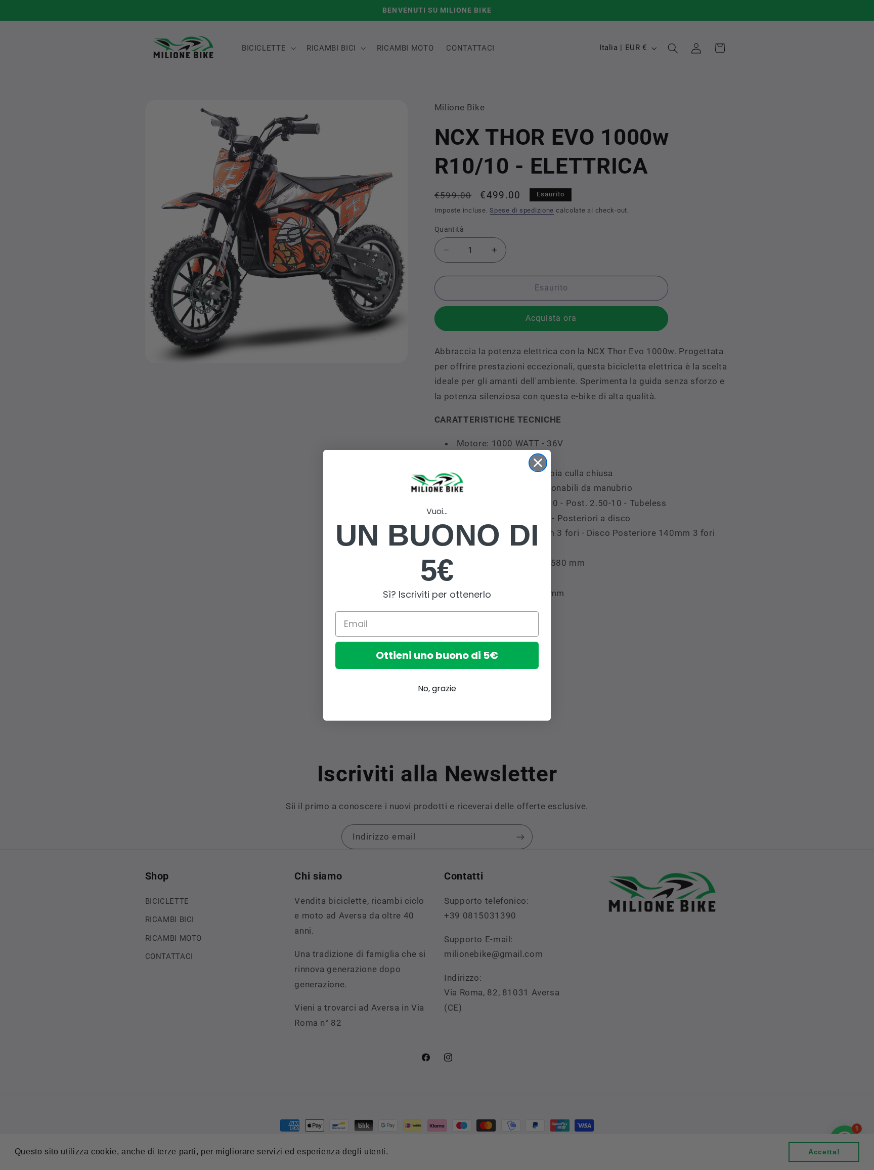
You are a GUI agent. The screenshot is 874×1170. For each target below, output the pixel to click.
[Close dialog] (538, 463)
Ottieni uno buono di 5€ (437, 655)
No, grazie (437, 688)
